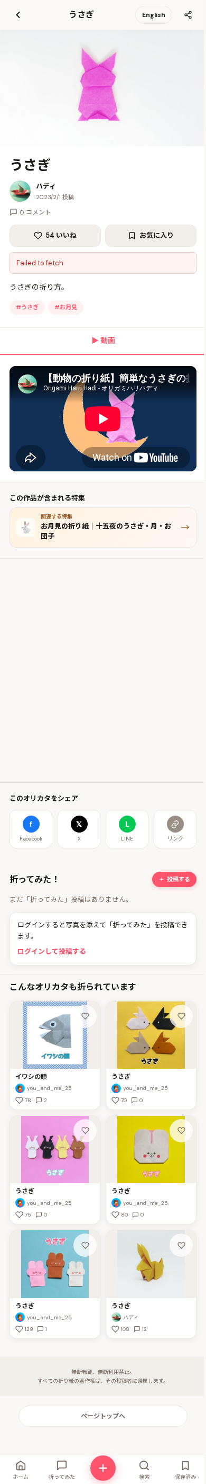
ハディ (46, 186)
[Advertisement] (103, 670)
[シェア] (188, 14)
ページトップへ (103, 1416)
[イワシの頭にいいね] (85, 1016)
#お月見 (65, 307)
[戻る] (18, 14)
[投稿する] (103, 1468)
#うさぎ (27, 307)
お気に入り (156, 235)
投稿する (178, 879)
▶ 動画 (103, 340)
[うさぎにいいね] (181, 1016)
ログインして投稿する (51, 951)
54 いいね (61, 235)
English (153, 15)
